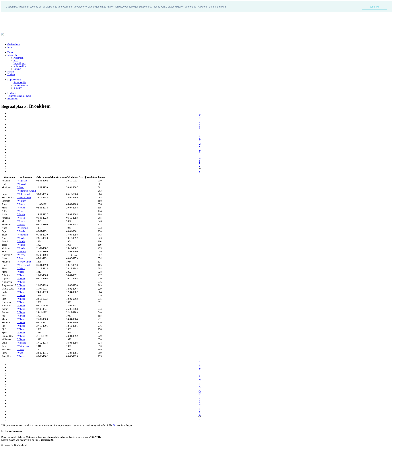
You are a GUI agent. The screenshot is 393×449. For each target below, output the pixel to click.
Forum (10, 71)
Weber (20, 187)
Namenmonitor (21, 85)
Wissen (20, 349)
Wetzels (21, 238)
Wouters (21, 356)
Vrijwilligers (19, 63)
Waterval (21, 184)
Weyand (21, 258)
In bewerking (20, 66)
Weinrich (21, 201)
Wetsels (21, 231)
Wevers (21, 255)
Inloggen (18, 88)
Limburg (11, 93)
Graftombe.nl (13, 44)
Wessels (21, 211)
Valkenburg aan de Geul (19, 96)
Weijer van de (24, 194)
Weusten (21, 251)
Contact (17, 69)
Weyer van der (24, 265)
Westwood (22, 228)
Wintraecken (23, 346)
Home (10, 52)
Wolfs (20, 353)
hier (115, 425)
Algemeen (18, 57)
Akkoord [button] (374, 7)
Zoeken (11, 74)
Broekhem (12, 98)
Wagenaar (22, 180)
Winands (21, 342)
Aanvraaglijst (20, 82)
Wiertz (20, 271)
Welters (21, 204)
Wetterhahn (22, 234)
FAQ (16, 60)
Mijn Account (14, 79)
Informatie (12, 55)
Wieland (21, 268)
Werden (21, 207)
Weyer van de (24, 261)
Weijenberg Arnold (26, 190)
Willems (21, 275)
